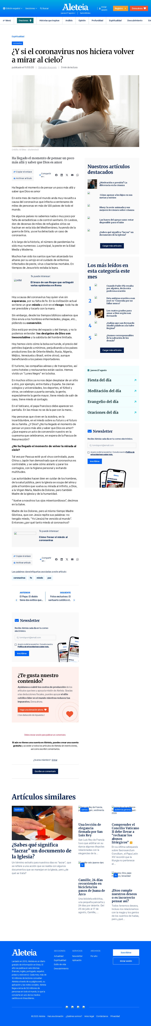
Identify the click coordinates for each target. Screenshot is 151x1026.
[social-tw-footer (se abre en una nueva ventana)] (78, 1007)
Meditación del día (104, 391)
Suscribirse (126, 952)
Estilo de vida (60, 964)
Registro (119, 8)
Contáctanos (102, 1016)
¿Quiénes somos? (74, 1016)
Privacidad (115, 1016)
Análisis (69, 20)
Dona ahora (137, 8)
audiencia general (123, 809)
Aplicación (77, 960)
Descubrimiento (134, 20)
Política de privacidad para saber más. (33, 646)
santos (84, 809)
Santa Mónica (85, 13)
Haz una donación (55, 1016)
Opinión (82, 20)
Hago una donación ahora (31, 709)
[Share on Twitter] (67, 175)
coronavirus (19, 577)
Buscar (45, 8)
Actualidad (58, 956)
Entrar (54, 760)
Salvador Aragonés (47, 67)
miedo (40, 577)
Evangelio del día (103, 401)
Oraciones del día (103, 412)
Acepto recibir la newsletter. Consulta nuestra (35, 645)
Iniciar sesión (104, 8)
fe (31, 577)
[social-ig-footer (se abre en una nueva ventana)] (84, 1007)
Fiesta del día (99, 380)
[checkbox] (16, 644)
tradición (19, 809)
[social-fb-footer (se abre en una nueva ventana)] (72, 1007)
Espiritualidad (115, 20)
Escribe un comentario (45, 771)
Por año (94, 956)
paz (49, 577)
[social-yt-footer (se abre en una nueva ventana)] (67, 1007)
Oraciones (23, 20)
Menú (8, 20)
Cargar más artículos (112, 245)
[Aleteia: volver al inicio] (75, 6)
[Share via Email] (72, 175)
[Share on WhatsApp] (77, 175)
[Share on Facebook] (56, 175)
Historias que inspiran (49, 20)
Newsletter (77, 956)
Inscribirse (22, 653)
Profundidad (97, 20)
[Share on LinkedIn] (61, 175)
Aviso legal (89, 1016)
